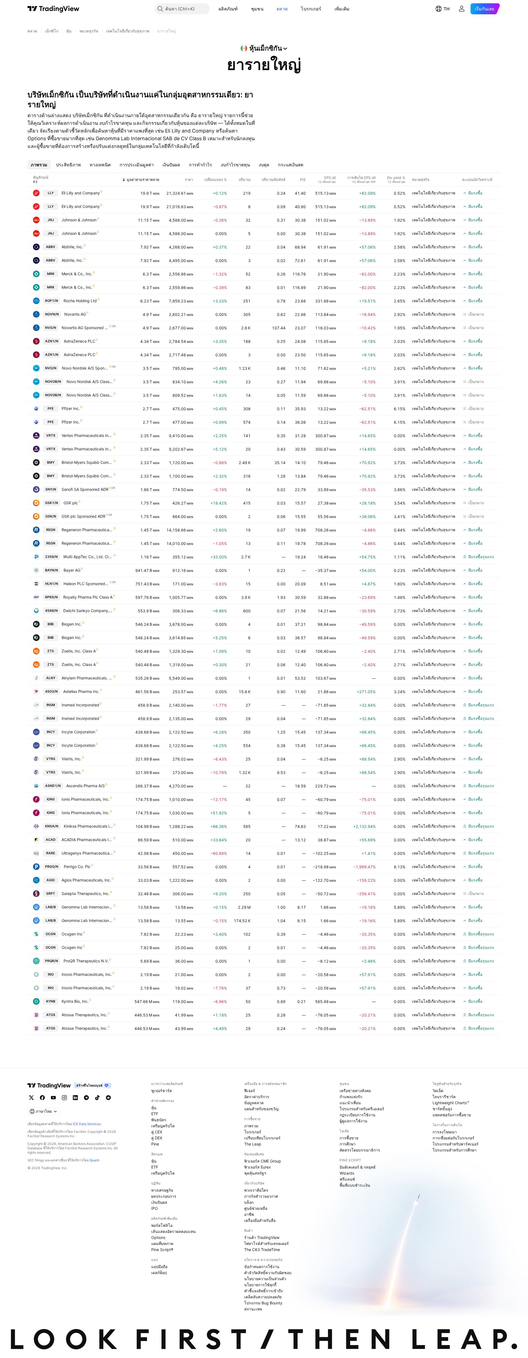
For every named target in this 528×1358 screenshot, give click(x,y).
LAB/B (51, 907)
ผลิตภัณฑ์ (228, 9)
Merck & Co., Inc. (77, 273)
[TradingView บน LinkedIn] (75, 1097)
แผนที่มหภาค (162, 1243)
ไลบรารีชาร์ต (444, 1096)
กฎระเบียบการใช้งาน (357, 1114)
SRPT (50, 893)
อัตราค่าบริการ (256, 1096)
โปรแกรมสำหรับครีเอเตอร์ (362, 1108)
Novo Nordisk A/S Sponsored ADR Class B (85, 368)
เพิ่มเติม (342, 9)
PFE (51, 408)
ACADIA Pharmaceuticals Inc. (87, 839)
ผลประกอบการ (163, 1196)
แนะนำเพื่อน (350, 1102)
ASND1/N (53, 786)
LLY (51, 193)
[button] (242, 8)
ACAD (51, 840)
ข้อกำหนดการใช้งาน (261, 1266)
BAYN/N (51, 570)
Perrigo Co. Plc (77, 866)
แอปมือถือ (159, 1266)
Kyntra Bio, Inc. (75, 1001)
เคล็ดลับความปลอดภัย (263, 1296)
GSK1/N (51, 503)
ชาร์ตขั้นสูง (442, 1108)
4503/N (51, 691)
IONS (51, 799)
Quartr (94, 1160)
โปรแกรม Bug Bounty (263, 1303)
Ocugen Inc (72, 934)
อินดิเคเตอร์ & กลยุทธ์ (358, 1167)
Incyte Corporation (78, 731)
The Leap (252, 1144)
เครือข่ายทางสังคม (355, 1090)
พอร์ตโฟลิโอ (161, 1225)
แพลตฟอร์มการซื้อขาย (452, 1114)
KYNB (50, 1001)
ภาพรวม (251, 1125)
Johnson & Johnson (79, 219)
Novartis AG (75, 314)
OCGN (51, 934)
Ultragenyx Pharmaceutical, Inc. (87, 853)
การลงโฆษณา (445, 1132)
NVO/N (50, 368)
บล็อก (249, 1202)
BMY (50, 462)
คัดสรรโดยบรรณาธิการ (360, 1150)
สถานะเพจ (253, 1309)
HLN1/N (51, 584)
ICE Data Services (87, 1124)
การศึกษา (348, 1144)
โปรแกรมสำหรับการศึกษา (455, 1150)
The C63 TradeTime (262, 1249)
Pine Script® (162, 1249)
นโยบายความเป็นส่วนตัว (265, 1278)
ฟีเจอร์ (249, 1090)
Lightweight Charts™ (451, 1102)
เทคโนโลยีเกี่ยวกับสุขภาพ (433, 193)
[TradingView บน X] (31, 1097)
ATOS (50, 1015)
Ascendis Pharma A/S (85, 785)
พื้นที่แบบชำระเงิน (355, 1185)
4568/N (51, 610)
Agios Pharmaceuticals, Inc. (86, 880)
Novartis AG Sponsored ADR (85, 327)
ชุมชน (257, 9)
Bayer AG (72, 570)
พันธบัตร (158, 1119)
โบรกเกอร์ (311, 9)
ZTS (50, 651)
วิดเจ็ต (438, 1090)
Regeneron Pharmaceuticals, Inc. (87, 529)
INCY (51, 732)
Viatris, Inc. (71, 758)
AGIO (50, 880)
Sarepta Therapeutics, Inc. (85, 893)
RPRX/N (51, 597)
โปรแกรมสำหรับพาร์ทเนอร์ (456, 1144)
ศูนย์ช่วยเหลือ (255, 1208)
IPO (154, 1208)
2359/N (51, 557)
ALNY (50, 678)
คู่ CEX (156, 1132)
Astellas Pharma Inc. (81, 691)
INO (51, 974)
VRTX (50, 435)
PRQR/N (51, 961)
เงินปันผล (159, 1202)
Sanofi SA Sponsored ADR (85, 489)
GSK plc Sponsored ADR (83, 516)
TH (447, 9)
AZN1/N (51, 341)
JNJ (51, 220)
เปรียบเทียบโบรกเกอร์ (262, 1138)
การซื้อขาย (349, 1138)
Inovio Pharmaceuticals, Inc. (87, 974)
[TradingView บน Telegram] (86, 1097)
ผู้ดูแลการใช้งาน (353, 1121)
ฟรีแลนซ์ (347, 1179)
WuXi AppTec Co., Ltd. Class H (88, 556)
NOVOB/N (53, 381)
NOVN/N (52, 314)
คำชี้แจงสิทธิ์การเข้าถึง (263, 1290)
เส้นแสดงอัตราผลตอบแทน (173, 1231)
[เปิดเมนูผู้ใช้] (461, 8)
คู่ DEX (156, 1138)
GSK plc (71, 502)
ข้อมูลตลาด (254, 1102)
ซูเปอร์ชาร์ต (161, 1090)
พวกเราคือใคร (256, 1190)
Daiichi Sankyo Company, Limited (88, 610)
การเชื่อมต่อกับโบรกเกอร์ (453, 1138)
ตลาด (282, 9)
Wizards (347, 1173)
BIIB (51, 624)
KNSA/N (51, 826)
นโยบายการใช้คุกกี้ (260, 1284)
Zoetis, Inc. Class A (79, 651)
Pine (155, 1144)
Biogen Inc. (72, 624)
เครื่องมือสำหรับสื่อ (260, 1220)
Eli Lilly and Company (81, 193)
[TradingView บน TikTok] (97, 1097)
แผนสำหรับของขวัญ (261, 1108)
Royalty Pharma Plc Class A (87, 597)
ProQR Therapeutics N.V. (86, 960)
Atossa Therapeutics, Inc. (84, 1014)
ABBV (50, 247)
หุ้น (153, 1107)
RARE (50, 853)
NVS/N (50, 328)
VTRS (50, 759)
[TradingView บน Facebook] (42, 1097)
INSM (50, 705)
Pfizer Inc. (71, 408)
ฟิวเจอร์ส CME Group (262, 1161)
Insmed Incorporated (80, 705)
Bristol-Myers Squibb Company (87, 462)
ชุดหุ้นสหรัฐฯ (255, 1173)
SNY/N (50, 489)
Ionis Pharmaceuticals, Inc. (85, 799)
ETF (154, 1113)
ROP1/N (51, 301)
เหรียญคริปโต (163, 1125)
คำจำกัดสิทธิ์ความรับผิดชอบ (268, 1272)
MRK (50, 274)
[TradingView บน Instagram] (64, 1097)
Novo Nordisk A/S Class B (90, 381)
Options (158, 1237)
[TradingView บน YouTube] (53, 1097)
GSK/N (50, 516)
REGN (50, 530)
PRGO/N (51, 866)
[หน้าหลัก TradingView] (53, 9)
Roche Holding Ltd (80, 300)
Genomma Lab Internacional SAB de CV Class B (87, 907)
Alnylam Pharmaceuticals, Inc (87, 678)
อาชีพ (249, 1214)
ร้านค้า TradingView (261, 1237)
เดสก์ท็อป (159, 1272)
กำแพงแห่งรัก (351, 1096)
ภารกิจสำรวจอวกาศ (261, 1196)
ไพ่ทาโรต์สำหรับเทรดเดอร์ (266, 1243)
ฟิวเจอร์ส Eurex (257, 1167)
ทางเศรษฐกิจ (162, 1190)
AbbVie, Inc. (72, 246)
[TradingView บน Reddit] (108, 1097)
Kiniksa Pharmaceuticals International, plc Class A (88, 826)
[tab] (39, 164)
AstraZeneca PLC (79, 341)
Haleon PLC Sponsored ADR (86, 583)
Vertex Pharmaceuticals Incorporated (87, 435)
